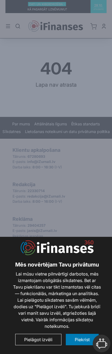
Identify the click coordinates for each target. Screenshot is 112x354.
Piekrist (82, 339)
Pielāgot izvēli (38, 339)
